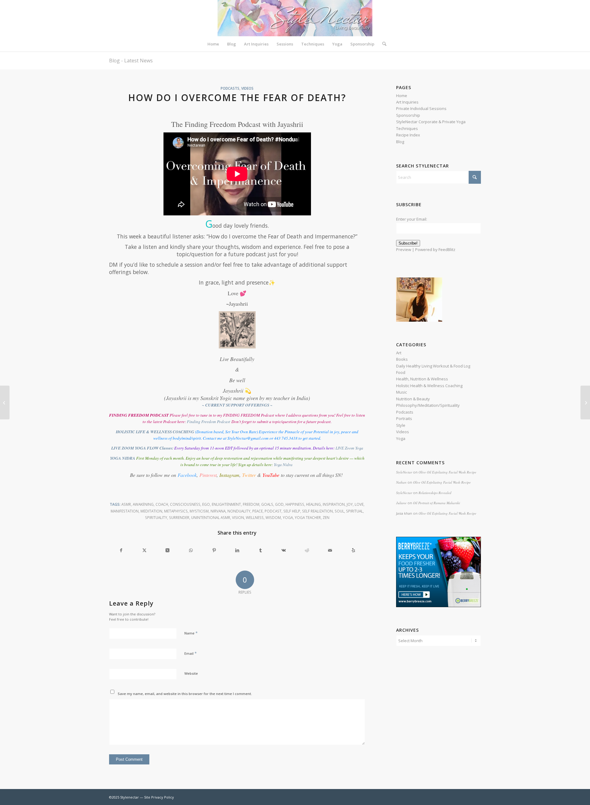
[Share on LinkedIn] (237, 550)
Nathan (401, 482)
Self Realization (317, 511)
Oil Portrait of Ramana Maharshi (436, 503)
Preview (403, 249)
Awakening (143, 504)
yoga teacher (308, 517)
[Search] (382, 44)
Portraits (404, 418)
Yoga (288, 517)
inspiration (334, 504)
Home (401, 95)
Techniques (407, 128)
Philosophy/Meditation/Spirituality (428, 405)
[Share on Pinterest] (214, 550)
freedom (251, 504)
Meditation (151, 511)
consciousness (185, 504)
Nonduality (238, 511)
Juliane (401, 503)
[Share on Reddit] (307, 550)
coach (161, 504)
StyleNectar (404, 472)
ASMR (126, 504)
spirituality (156, 517)
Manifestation (125, 511)
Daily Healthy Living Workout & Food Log (433, 366)
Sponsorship (408, 115)
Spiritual (354, 511)
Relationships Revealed (435, 492)
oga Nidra (284, 464)
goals (267, 504)
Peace (257, 511)
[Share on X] (144, 550)
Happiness (294, 504)
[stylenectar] (295, 18)
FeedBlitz (447, 249)
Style (400, 425)
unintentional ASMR (210, 517)
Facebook (187, 475)
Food (400, 372)
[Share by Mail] (330, 550)
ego (206, 504)
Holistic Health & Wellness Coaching (429, 385)
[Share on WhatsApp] (191, 550)
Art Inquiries (407, 102)
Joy (350, 504)
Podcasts (230, 88)
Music (401, 392)
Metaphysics (176, 511)
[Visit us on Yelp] (353, 550)
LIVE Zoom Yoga (349, 448)
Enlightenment (226, 504)
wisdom (273, 517)
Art (398, 352)
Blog (400, 141)
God (279, 504)
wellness (255, 517)
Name (191, 633)
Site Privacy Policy (159, 797)
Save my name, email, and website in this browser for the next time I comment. (185, 693)
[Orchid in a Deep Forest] (5, 402)
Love (359, 504)
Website (191, 673)
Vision (238, 517)
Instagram (229, 475)
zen (326, 517)
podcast (273, 511)
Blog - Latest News (131, 60)
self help (291, 511)
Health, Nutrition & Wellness (422, 379)
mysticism (199, 511)
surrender (179, 517)
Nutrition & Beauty (413, 399)
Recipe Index (408, 135)
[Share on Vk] (283, 550)
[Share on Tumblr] (260, 550)
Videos (247, 88)
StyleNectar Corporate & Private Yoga (431, 121)
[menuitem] (213, 44)
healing (313, 504)
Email (190, 653)
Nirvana (218, 511)
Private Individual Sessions (421, 108)
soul (339, 511)
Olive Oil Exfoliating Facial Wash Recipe (447, 472)
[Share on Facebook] (121, 550)
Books (402, 359)
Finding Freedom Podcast (208, 421)
